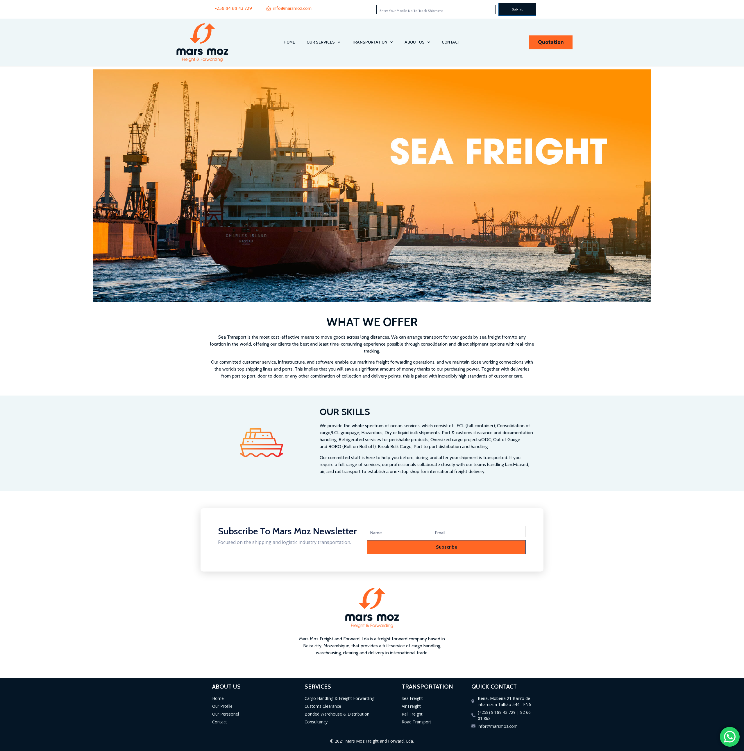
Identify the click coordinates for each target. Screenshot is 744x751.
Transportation (369, 42)
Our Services (321, 42)
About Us (415, 42)
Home (289, 42)
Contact (451, 42)
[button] (551, 42)
